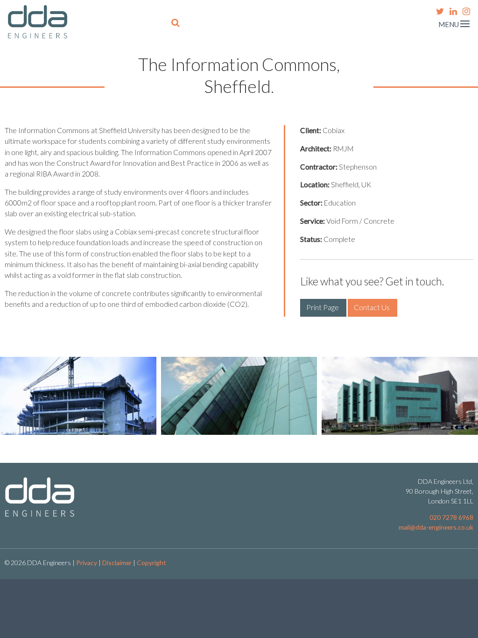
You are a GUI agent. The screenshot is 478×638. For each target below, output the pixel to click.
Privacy (86, 563)
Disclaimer (117, 563)
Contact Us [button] (372, 307)
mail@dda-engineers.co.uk (436, 527)
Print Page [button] (323, 307)
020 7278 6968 (451, 517)
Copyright (151, 563)
